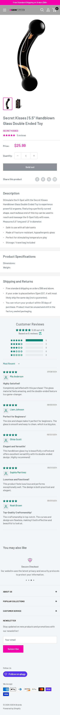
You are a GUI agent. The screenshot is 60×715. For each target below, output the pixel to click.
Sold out (30, 167)
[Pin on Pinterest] (43, 179)
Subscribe (13, 648)
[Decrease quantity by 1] (17, 156)
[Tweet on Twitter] (49, 179)
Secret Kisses (10, 130)
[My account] (48, 10)
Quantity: (7, 155)
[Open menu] (4, 10)
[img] (10, 372)
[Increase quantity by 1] (34, 156)
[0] (54, 10)
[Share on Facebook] (37, 179)
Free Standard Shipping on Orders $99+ (30, 2)
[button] (17, 340)
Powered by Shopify (11, 708)
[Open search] (42, 10)
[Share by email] (55, 179)
